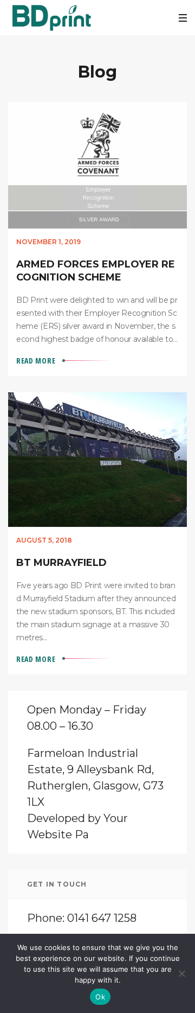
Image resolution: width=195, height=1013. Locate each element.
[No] (181, 973)
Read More (35, 360)
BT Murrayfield (61, 563)
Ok (100, 996)
